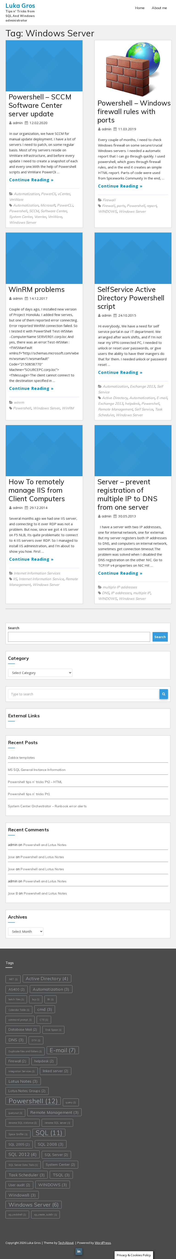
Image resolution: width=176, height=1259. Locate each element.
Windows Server (22, 222)
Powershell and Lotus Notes (45, 845)
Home (140, 7)
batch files (16, 999)
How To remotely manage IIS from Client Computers (36, 490)
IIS (15, 579)
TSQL (61, 1174)
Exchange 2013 (142, 386)
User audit (19, 1185)
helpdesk (132, 403)
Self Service (144, 409)
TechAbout (66, 1243)
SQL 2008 (50, 1144)
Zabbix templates (21, 758)
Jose (11, 857)
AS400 (16, 989)
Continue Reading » (31, 179)
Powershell (18, 211)
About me (159, 7)
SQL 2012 (22, 1154)
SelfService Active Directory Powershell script (131, 298)
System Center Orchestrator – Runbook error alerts (47, 806)
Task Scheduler (26, 1174)
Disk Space (53, 1029)
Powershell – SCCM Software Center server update (39, 105)
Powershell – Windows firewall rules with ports (134, 111)
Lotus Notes (23, 1081)
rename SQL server (57, 1122)
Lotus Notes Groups (27, 1091)
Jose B (13, 893)
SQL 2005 (19, 1144)
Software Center (54, 211)
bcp (36, 999)
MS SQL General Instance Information (37, 770)
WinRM (68, 408)
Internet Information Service (41, 579)
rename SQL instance (22, 1122)
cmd (44, 1009)
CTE (44, 1019)
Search (13, 628)
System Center (20, 217)
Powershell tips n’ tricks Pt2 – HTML (35, 782)
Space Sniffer (18, 1134)
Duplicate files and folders (25, 1051)
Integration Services (21, 1071)
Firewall (109, 200)
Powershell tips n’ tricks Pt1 (29, 794)
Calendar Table (18, 1010)
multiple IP (142, 593)
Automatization (26, 194)
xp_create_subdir (45, 1214)
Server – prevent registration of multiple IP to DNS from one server (127, 494)
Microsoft (47, 205)
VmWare (16, 199)
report (152, 206)
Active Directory (114, 398)
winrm (19, 402)
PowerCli (48, 194)
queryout (15, 1113)
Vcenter (40, 217)
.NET (13, 979)
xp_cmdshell (17, 1214)
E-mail (162, 398)
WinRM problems (36, 289)
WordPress (103, 1243)
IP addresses (121, 593)
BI (50, 999)
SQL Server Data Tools (23, 1165)
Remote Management (115, 409)
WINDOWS (107, 211)
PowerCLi (65, 205)
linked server (56, 1071)
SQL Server (56, 1155)
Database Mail (22, 1029)
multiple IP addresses (120, 587)
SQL (49, 1133)
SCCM (34, 211)
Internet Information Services (37, 573)
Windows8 (22, 1194)
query (71, 1102)
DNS (105, 593)
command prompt (20, 1019)
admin (18, 123)
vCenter (64, 194)
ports (121, 206)
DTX (36, 1040)
